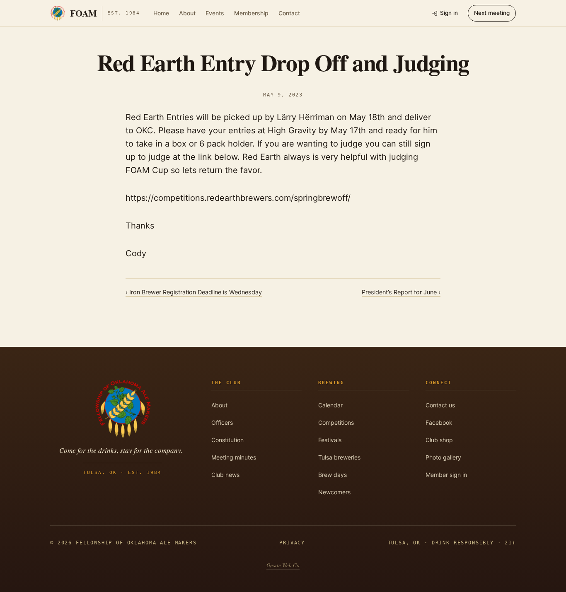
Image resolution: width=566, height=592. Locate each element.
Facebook (439, 422)
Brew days (332, 474)
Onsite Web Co (283, 565)
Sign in (449, 13)
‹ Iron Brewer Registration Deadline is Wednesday (194, 292)
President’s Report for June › (401, 292)
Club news (225, 474)
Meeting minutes (233, 457)
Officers (222, 422)
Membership (251, 13)
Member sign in (446, 474)
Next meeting (492, 13)
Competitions (336, 422)
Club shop (439, 439)
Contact (289, 13)
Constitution (227, 439)
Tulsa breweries (339, 457)
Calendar (330, 405)
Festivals (329, 439)
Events (215, 13)
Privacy (292, 543)
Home (161, 13)
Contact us (440, 405)
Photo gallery (443, 457)
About (187, 13)
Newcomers (334, 492)
